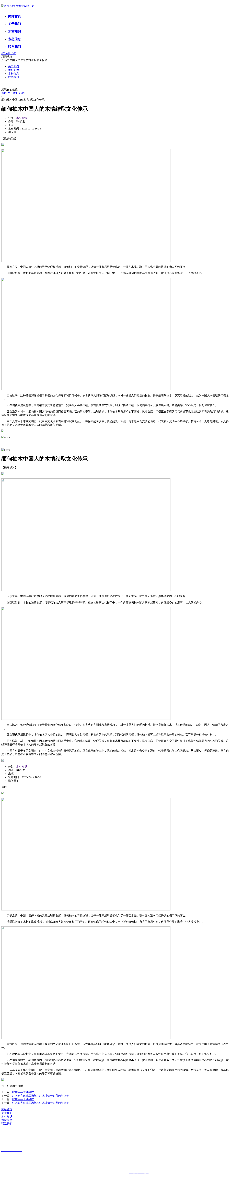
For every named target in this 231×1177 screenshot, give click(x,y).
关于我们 (14, 24)
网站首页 (14, 16)
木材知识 (14, 31)
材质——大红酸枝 (23, 1092)
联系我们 (14, 46)
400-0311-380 (8, 53)
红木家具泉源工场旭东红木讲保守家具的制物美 (40, 1095)
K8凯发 (5, 93)
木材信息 (14, 39)
